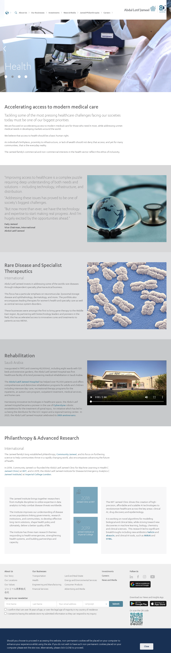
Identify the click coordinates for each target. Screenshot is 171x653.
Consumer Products (73, 584)
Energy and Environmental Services (81, 580)
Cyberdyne (59, 405)
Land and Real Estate (74, 576)
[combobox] (96, 604)
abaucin (110, 535)
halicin (150, 532)
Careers (105, 575)
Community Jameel (66, 454)
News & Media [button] (70, 13)
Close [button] (146, 646)
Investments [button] (54, 13)
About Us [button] (23, 13)
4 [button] (26, 77)
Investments (108, 571)
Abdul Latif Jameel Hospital (24, 381)
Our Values (10, 584)
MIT (24, 470)
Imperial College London (38, 474)
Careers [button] (107, 13)
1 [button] (6, 77)
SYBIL (109, 538)
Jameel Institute (13, 474)
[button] (8, 12)
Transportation (39, 576)
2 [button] (13, 77)
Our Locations (11, 580)
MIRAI (147, 535)
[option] (85, 46)
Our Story (9, 576)
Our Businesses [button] (37, 13)
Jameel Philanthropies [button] (89, 13)
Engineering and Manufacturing (46, 584)
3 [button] (19, 77)
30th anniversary (66, 415)
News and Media (109, 580)
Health (35, 580)
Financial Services (40, 589)
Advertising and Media (75, 589)
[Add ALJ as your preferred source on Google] (140, 584)
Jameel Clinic (12, 470)
